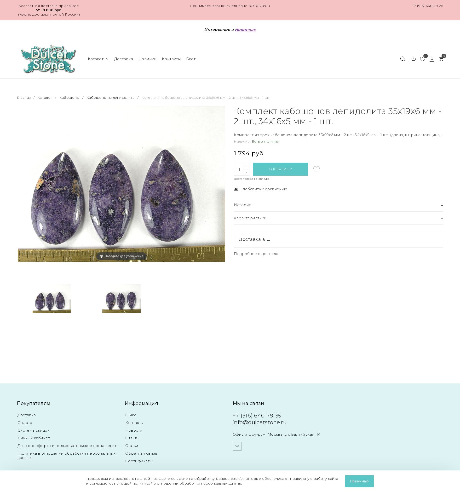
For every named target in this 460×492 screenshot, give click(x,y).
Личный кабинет (33, 438)
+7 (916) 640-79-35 (427, 6)
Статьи (131, 445)
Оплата (24, 422)
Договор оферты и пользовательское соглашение (67, 445)
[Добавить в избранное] (316, 169)
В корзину (280, 169)
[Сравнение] (411, 59)
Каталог (96, 59)
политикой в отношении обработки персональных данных (187, 483)
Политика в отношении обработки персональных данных (66, 455)
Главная (24, 97)
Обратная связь (141, 453)
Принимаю (359, 481)
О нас (131, 415)
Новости (134, 430)
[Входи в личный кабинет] (429, 59)
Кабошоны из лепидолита (110, 97)
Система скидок (33, 430)
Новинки (147, 59)
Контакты (171, 59)
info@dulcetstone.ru (260, 422)
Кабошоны (69, 97)
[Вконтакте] (237, 446)
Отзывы (132, 438)
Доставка (123, 59)
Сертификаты (138, 461)
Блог (191, 59)
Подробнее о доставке (257, 253)
